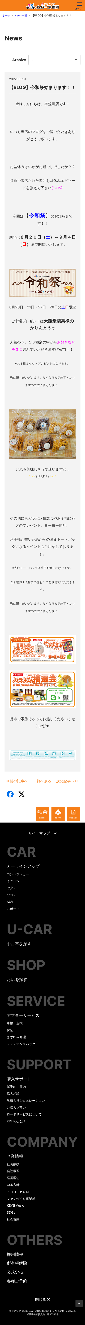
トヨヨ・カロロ (18, 1192)
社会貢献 (13, 1219)
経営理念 (13, 1178)
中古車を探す (19, 943)
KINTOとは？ (16, 1121)
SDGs (11, 1212)
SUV (10, 902)
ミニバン (13, 881)
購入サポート (19, 1079)
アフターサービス (23, 1015)
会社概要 (13, 1171)
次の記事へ (65, 781)
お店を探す (17, 979)
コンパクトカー (18, 874)
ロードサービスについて (24, 1114)
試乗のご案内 (16, 1086)
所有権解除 (17, 1263)
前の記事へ (19, 781)
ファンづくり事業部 (21, 1199)
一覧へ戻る (42, 781)
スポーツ (13, 909)
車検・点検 (15, 1023)
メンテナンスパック (21, 1044)
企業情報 (15, 1156)
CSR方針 (13, 1185)
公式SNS (15, 1272)
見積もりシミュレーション (26, 1100)
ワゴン (11, 895)
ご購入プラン (16, 1107)
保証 (10, 1030)
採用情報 (15, 1254)
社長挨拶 (13, 1164)
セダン (11, 888)
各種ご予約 (17, 1281)
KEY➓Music (15, 1205)
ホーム (6, 15)
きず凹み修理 (16, 1037)
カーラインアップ (23, 866)
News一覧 (21, 15)
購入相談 (13, 1093)
